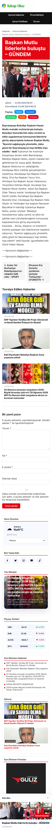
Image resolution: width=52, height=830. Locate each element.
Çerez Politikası (20, 21)
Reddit (22, 117)
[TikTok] (39, 560)
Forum (36, 21)
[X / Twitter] (15, 560)
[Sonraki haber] (43, 580)
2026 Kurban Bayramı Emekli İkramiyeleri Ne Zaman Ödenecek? (25, 688)
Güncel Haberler (16, 15)
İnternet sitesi (9, 478)
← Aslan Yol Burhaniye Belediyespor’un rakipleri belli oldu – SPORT (13, 271)
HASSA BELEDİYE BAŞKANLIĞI (19, 684)
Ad (4, 455)
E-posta (7, 467)
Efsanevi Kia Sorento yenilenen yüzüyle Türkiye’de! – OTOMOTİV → (36, 272)
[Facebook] (7, 560)
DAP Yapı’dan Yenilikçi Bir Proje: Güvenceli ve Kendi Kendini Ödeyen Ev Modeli (26, 664)
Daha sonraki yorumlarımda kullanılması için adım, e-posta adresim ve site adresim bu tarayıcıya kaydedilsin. (25, 496)
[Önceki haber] (37, 580)
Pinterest (33, 117)
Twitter (19, 112)
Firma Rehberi (37, 15)
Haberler (6, 31)
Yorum (6, 428)
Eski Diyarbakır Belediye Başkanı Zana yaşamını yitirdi (27, 669)
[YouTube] (31, 560)
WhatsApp (11, 117)
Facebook (30, 112)
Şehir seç (12, 535)
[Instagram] (23, 560)
